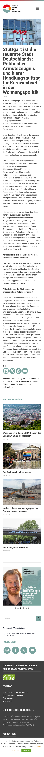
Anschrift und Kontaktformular (15, 692)
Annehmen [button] (26, 750)
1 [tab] (15, 608)
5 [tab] (26, 608)
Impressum (7, 701)
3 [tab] (20, 608)
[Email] (25, 371)
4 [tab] (23, 608)
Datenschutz (8, 698)
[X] (12, 371)
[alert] (22, 634)
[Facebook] (6, 371)
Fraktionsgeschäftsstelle (13, 695)
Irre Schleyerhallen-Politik (15, 547)
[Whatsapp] (19, 371)
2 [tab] (18, 608)
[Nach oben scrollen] (39, 752)
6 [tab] (28, 608)
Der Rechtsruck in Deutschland (17, 472)
